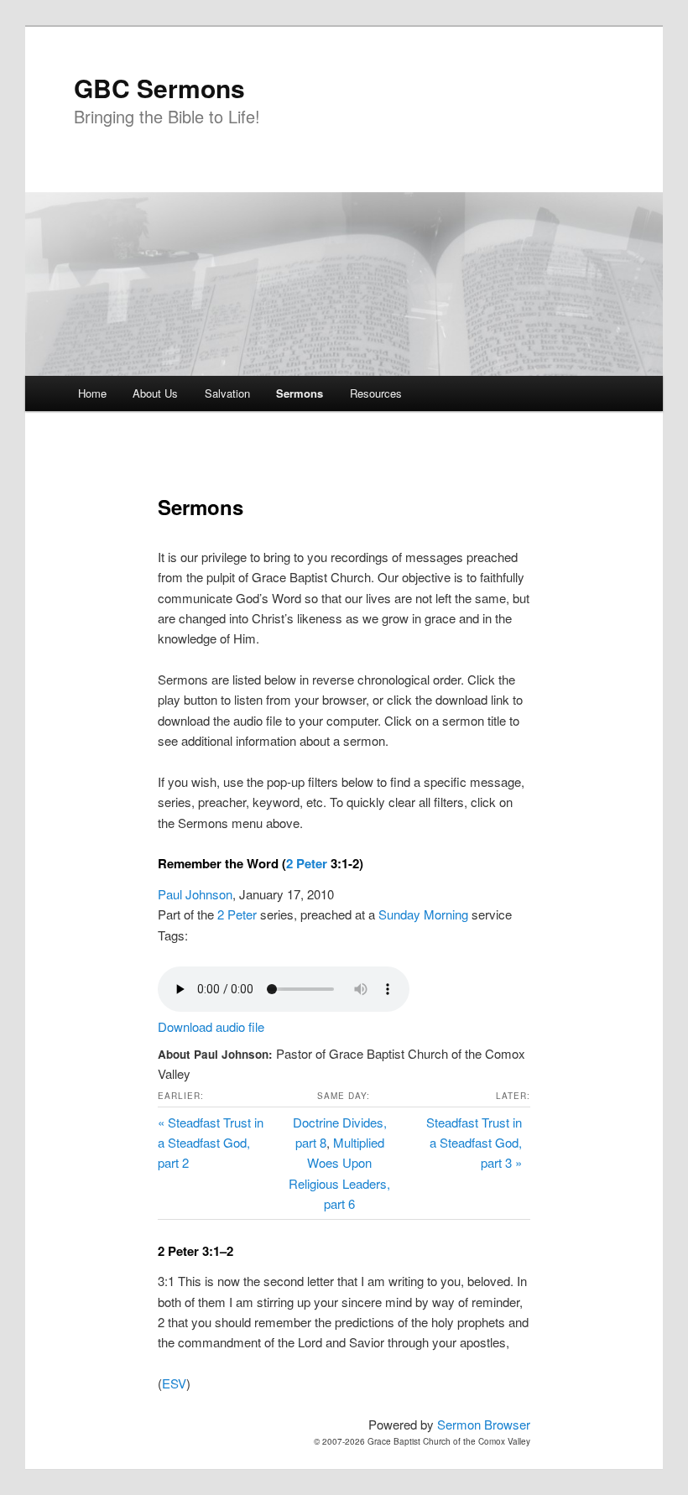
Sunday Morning (423, 914)
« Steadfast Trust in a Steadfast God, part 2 (210, 1142)
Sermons (299, 393)
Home (92, 393)
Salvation (227, 393)
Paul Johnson (195, 894)
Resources (376, 393)
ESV (174, 1383)
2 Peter (306, 863)
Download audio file (211, 1026)
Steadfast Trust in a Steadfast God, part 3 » (474, 1142)
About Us (155, 393)
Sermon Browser (483, 1424)
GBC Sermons (159, 88)
